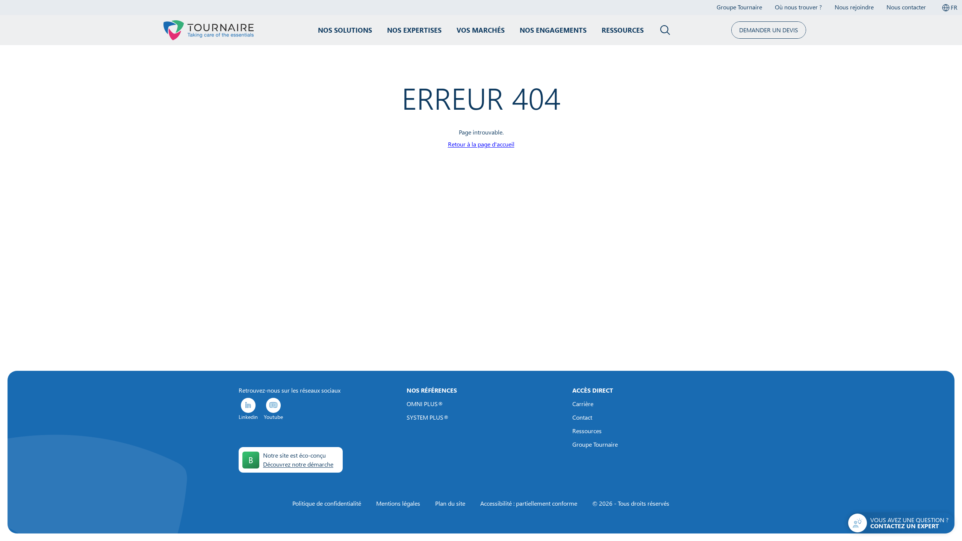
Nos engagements (553, 30)
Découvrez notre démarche (298, 464)
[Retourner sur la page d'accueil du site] (208, 30)
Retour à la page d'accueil (481, 144)
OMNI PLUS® (425, 404)
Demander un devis (768, 30)
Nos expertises (414, 30)
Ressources (623, 30)
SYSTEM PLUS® (428, 417)
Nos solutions (345, 30)
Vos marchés (481, 30)
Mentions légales (398, 503)
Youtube (273, 416)
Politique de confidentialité (326, 503)
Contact (582, 417)
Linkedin (248, 416)
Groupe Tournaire (595, 444)
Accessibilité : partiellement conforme (528, 503)
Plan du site (450, 503)
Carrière (582, 404)
